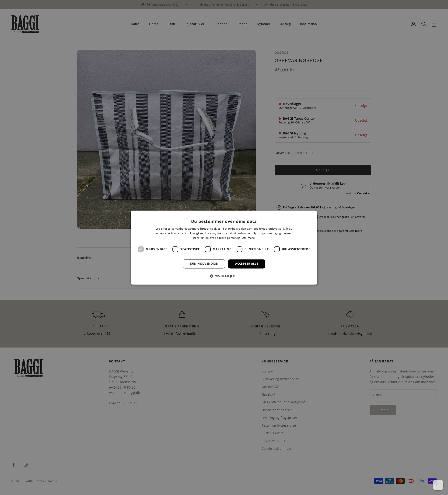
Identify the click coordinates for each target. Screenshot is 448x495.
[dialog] (224, 247)
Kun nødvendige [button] (204, 264)
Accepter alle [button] (246, 264)
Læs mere (248, 238)
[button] (224, 276)
